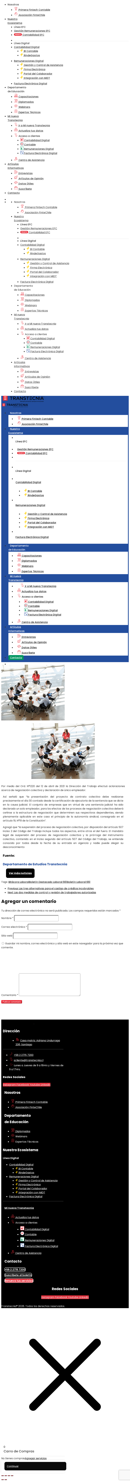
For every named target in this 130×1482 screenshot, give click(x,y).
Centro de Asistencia (31, 160)
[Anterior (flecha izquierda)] (2, 1479)
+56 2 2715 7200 (23, 1055)
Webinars (24, 107)
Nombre (7, 918)
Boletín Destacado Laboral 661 (48, 882)
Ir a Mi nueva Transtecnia (34, 125)
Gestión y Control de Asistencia (43, 65)
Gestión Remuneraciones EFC (32, 31)
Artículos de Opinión (31, 178)
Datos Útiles (26, 183)
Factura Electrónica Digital (40, 153)
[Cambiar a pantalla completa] (5, 1475)
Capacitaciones (28, 96)
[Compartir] (9, 1475)
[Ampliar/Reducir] (2, 1475)
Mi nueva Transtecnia (19, 1208)
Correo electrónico (14, 927)
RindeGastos (31, 55)
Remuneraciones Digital (38, 149)
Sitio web (6, 935)
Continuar (13, 1466)
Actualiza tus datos (30, 130)
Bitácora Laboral (18, 882)
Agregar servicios (36, 1458)
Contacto (14, 193)
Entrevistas (25, 173)
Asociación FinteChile (31, 15)
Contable (29, 144)
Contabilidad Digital (36, 140)
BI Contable (30, 51)
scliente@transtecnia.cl (28, 1060)
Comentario (9, 995)
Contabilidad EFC (33, 34)
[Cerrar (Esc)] (12, 1475)
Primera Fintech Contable (34, 9)
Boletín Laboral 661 (78, 882)
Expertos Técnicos (29, 112)
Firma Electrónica (34, 69)
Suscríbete (25, 189)
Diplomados (26, 102)
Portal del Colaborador (37, 73)
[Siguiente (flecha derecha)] (5, 1479)
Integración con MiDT (36, 78)
